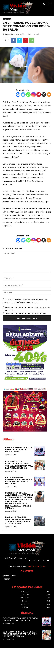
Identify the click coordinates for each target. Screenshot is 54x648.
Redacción (9, 34)
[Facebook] (13, 40)
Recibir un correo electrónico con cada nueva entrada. (25, 313)
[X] (43, 94)
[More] (49, 94)
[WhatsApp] (31, 40)
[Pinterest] (25, 40)
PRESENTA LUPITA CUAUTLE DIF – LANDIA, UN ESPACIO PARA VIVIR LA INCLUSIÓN (18, 480)
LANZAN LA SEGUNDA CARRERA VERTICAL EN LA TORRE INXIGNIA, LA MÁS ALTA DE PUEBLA (18, 520)
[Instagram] (33, 94)
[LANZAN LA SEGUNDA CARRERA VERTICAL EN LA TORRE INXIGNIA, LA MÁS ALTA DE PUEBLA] (39, 521)
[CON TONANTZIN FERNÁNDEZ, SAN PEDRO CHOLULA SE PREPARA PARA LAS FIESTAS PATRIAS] (39, 465)
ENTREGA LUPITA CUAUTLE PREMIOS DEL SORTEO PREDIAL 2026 (18, 449)
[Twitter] (19, 40)
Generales (7, 19)
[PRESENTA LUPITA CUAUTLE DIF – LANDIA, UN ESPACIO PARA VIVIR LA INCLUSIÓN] (39, 481)
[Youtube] (48, 560)
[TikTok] (38, 560)
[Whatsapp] (28, 94)
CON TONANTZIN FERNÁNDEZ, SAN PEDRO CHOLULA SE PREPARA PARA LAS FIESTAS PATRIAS (19, 464)
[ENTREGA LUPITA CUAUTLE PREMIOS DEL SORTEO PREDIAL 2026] (39, 451)
